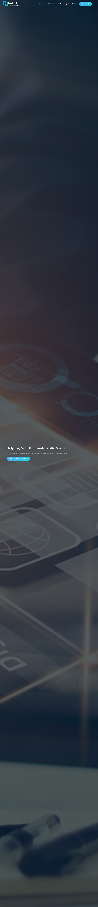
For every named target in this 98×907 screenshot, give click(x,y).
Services (42, 4)
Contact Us (85, 4)
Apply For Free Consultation (18, 459)
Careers (74, 4)
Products (51, 4)
